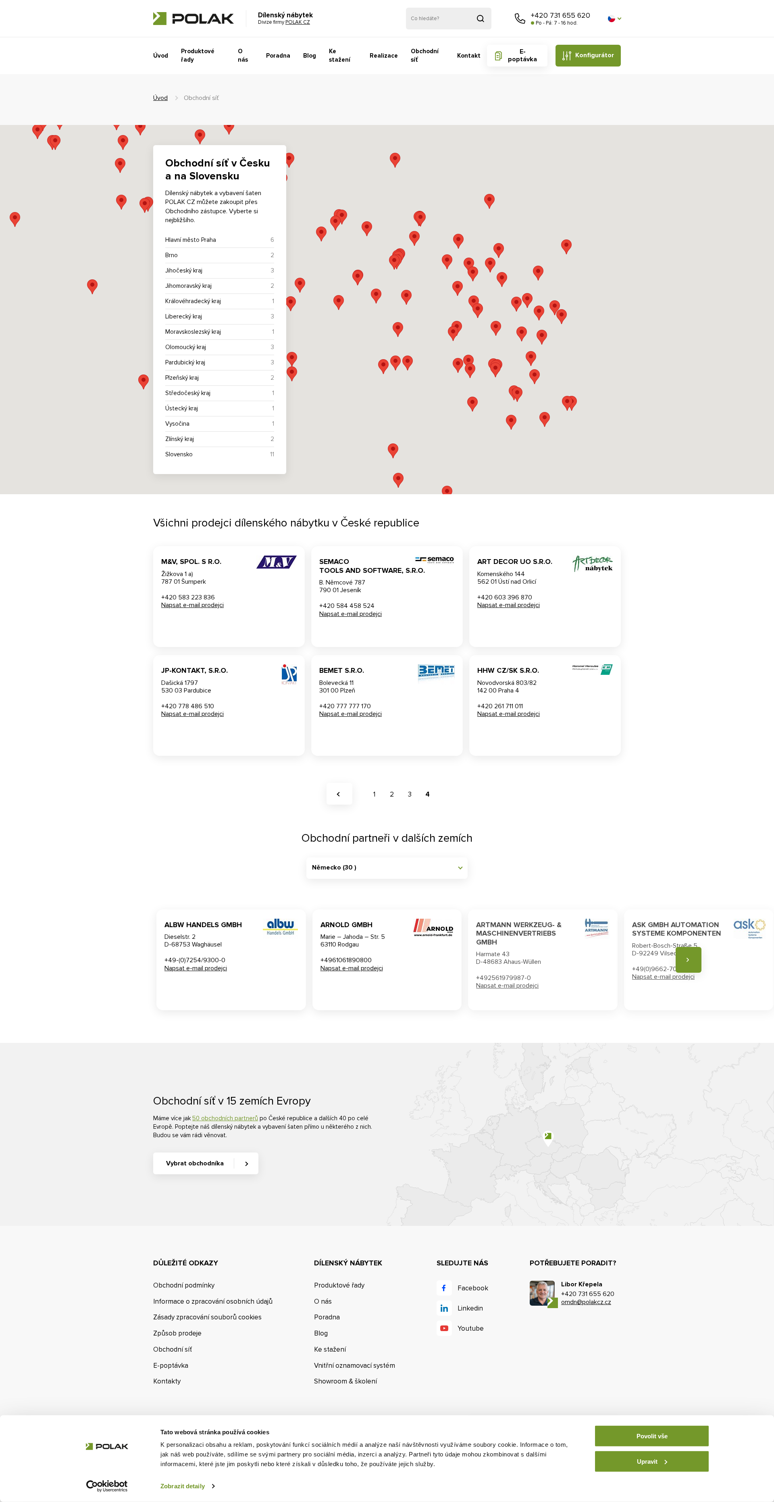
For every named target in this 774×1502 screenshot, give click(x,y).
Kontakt (469, 55)
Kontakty (167, 1381)
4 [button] (427, 794)
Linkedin (470, 1308)
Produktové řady (197, 55)
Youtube (471, 1328)
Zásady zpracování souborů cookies (207, 1317)
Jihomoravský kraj (188, 285)
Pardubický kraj (185, 362)
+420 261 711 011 (500, 706)
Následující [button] (688, 960)
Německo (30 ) (334, 867)
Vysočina (177, 423)
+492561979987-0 (503, 978)
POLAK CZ (193, 18)
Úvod (160, 55)
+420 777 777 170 (345, 706)
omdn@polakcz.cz (586, 1302)
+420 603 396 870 (504, 597)
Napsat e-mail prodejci (192, 605)
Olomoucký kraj (185, 347)
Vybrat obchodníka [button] (195, 1163)
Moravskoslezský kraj (193, 331)
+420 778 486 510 (187, 706)
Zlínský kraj (179, 439)
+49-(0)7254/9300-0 (194, 960)
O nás (243, 55)
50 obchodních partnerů (225, 1118)
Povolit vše (652, 1436)
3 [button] (410, 794)
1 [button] (374, 794)
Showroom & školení (345, 1381)
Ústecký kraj (181, 408)
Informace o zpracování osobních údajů (213, 1301)
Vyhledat (480, 18)
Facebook (473, 1288)
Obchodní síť (425, 55)
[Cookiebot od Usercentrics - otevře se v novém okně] (107, 1486)
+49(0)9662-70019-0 (662, 969)
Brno (171, 255)
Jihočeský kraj (183, 270)
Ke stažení (339, 55)
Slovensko (179, 454)
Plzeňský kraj (182, 377)
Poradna (278, 55)
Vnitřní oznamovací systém (354, 1365)
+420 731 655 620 (560, 15)
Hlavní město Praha (190, 239)
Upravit (647, 1461)
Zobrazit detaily (182, 1486)
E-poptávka (522, 55)
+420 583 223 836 (188, 597)
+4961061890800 (346, 960)
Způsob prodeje (177, 1333)
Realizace (384, 55)
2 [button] (392, 794)
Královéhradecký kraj (193, 301)
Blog (309, 55)
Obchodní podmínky (183, 1285)
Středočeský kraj (187, 393)
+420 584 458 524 (347, 606)
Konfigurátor (594, 55)
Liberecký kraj (183, 316)
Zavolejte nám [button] (520, 18)
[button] (614, 18)
